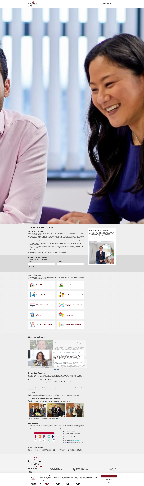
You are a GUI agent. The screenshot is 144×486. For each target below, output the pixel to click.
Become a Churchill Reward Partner (80, 469)
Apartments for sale (54, 468)
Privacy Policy (113, 470)
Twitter (30, 471)
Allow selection (109, 479)
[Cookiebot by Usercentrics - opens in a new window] (33, 484)
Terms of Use (113, 468)
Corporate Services (42, 304)
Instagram (31, 470)
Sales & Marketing (41, 284)
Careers (52, 473)
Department (59, 261)
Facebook (31, 472)
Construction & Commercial (74, 294)
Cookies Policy (112, 469)
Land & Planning (70, 284)
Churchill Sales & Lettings (73, 324)
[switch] (58, 484)
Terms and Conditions (77, 473)
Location (30, 261)
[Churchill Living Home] (32, 4)
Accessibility (113, 473)
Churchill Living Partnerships (79, 468)
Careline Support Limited (44, 324)
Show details (84, 483)
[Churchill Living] (35, 462)
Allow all (109, 476)
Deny (109, 482)
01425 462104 (107, 4)
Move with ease (53, 470)
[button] (55, 369)
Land (74, 470)
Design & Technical (42, 294)
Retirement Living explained (56, 469)
